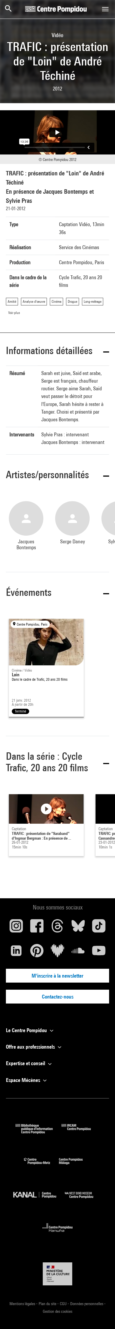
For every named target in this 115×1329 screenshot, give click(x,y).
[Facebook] (37, 928)
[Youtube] (98, 953)
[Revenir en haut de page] (101, 1315)
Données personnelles (87, 1303)
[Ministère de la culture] (57, 1273)
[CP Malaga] (75, 1165)
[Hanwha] (57, 1233)
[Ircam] (80, 1132)
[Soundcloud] (78, 953)
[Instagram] (16, 928)
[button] (57, 352)
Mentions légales (22, 1303)
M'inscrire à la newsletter (57, 976)
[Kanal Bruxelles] (39, 1199)
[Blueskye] (78, 928)
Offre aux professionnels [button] (31, 1047)
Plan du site (48, 1303)
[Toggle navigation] (105, 9)
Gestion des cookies (57, 1311)
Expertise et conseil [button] (26, 1063)
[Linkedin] (16, 953)
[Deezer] (57, 953)
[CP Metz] (41, 1165)
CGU (64, 1303)
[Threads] (57, 928)
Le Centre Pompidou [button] (27, 1030)
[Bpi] (38, 1132)
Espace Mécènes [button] (23, 1080)
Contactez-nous (57, 997)
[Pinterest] (37, 953)
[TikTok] (98, 928)
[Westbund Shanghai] (83, 1199)
